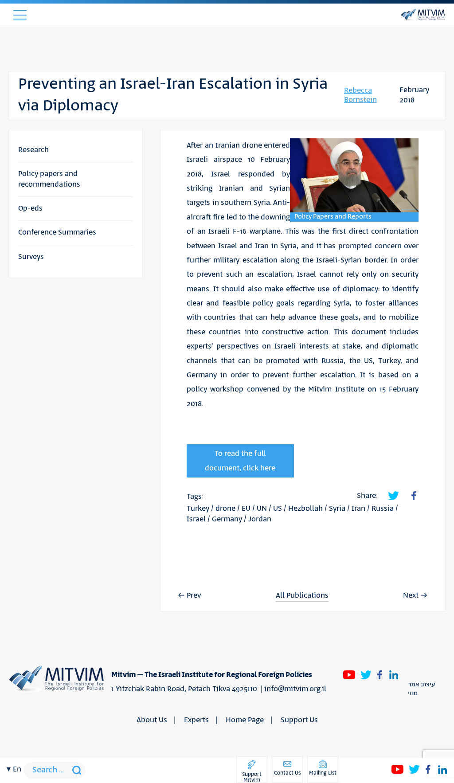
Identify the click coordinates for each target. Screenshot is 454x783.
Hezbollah (305, 508)
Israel (196, 519)
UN (262, 508)
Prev (194, 595)
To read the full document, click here (240, 460)
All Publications (302, 596)
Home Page (245, 720)
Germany (227, 519)
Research (33, 150)
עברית (17, 323)
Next (411, 595)
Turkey (198, 508)
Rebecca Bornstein (360, 95)
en (17, 769)
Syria (337, 508)
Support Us (299, 720)
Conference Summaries (57, 232)
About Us (152, 720)
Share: (367, 495)
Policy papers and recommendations (49, 178)
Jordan (259, 519)
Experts (196, 720)
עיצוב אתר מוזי (421, 689)
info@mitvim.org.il (295, 689)
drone (225, 508)
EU (246, 508)
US (277, 508)
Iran (358, 508)
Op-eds (30, 208)
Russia (383, 508)
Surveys (31, 256)
